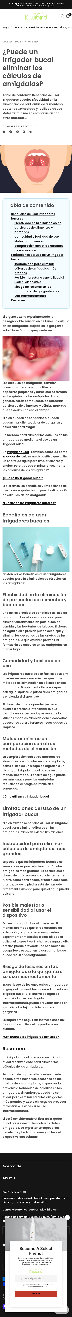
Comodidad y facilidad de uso (36, 237)
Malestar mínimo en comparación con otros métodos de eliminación (38, 245)
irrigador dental (14, 456)
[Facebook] (5, 132)
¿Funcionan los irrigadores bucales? (29, 503)
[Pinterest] (18, 132)
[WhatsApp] (25, 132)
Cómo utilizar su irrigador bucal (26, 797)
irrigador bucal (18, 452)
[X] (11, 132)
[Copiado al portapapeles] (31, 132)
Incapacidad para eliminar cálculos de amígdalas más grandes (35, 268)
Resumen (18, 300)
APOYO (9, 1178)
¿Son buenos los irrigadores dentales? (31, 1037)
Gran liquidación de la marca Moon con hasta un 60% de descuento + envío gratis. (36, 4)
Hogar (6, 27)
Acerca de (12, 1166)
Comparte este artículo (20, 126)
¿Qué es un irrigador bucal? (23, 478)
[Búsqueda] (62, 16)
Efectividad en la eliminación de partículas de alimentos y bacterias (37, 227)
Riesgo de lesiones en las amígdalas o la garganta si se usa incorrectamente (36, 291)
